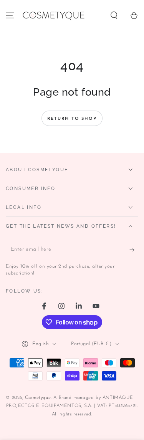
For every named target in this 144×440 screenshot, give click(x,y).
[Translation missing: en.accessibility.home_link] (53, 15)
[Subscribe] (133, 249)
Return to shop (72, 119)
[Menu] (10, 15)
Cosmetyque (38, 397)
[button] (114, 15)
